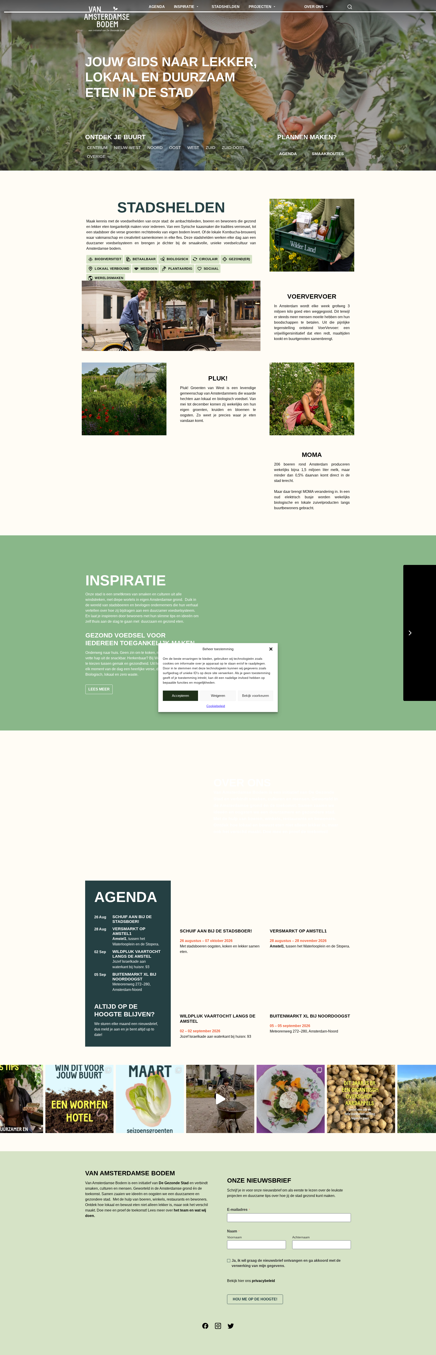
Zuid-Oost (233, 147)
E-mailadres (238, 1202)
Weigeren (218, 696)
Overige (96, 156)
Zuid (210, 147)
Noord (155, 147)
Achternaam (301, 1229)
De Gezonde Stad (174, 1175)
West (193, 147)
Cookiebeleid (215, 706)
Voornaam (234, 1229)
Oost (175, 147)
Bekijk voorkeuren (255, 696)
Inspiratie (125, 580)
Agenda (288, 153)
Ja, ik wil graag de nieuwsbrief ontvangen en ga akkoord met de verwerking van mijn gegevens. (286, 1255)
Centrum (97, 147)
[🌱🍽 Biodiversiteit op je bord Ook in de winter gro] (154, 1091)
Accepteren (180, 696)
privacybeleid (263, 1273)
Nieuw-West (127, 147)
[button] (271, 649)
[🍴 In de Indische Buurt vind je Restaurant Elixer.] (225, 1091)
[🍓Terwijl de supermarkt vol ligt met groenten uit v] (84, 1091)
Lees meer (99, 682)
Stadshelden (171, 207)
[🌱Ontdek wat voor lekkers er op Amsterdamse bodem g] (366, 1091)
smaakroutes (328, 153)
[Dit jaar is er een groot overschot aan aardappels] (295, 1091)
